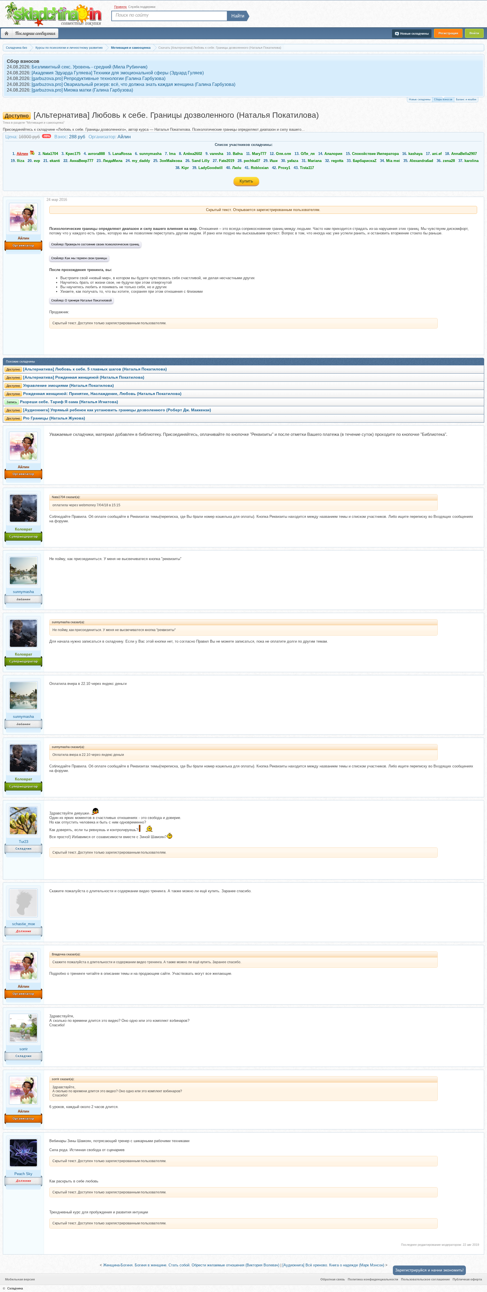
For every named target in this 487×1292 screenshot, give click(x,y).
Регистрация (448, 33)
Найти (237, 16)
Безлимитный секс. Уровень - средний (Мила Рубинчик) (89, 67)
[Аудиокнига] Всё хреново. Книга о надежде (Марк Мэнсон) (333, 1265)
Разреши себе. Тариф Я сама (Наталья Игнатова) (69, 402)
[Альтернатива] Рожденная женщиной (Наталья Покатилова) (83, 377)
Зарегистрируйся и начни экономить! (429, 1270)
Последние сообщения (35, 33)
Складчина (15, 1288)
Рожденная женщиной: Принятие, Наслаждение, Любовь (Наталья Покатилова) (102, 394)
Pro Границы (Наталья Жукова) (54, 418)
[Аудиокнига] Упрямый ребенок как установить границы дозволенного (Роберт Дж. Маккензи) (117, 410)
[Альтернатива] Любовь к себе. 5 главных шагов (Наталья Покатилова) (95, 369)
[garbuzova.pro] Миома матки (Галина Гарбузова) (82, 90)
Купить (246, 181)
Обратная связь (332, 1279)
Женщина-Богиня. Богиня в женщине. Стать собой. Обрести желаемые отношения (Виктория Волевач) (191, 1265)
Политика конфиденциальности (373, 1279)
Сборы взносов (443, 99)
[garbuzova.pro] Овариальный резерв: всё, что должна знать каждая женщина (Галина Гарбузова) (133, 84)
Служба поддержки (141, 6)
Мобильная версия (20, 1279)
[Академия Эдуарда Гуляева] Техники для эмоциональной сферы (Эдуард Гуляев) (118, 72)
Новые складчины (419, 99)
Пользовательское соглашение (425, 1279)
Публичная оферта (467, 1279)
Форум (6, 33)
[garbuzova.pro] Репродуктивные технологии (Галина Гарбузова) (98, 78)
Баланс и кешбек (466, 99)
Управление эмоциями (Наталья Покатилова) (68, 385)
